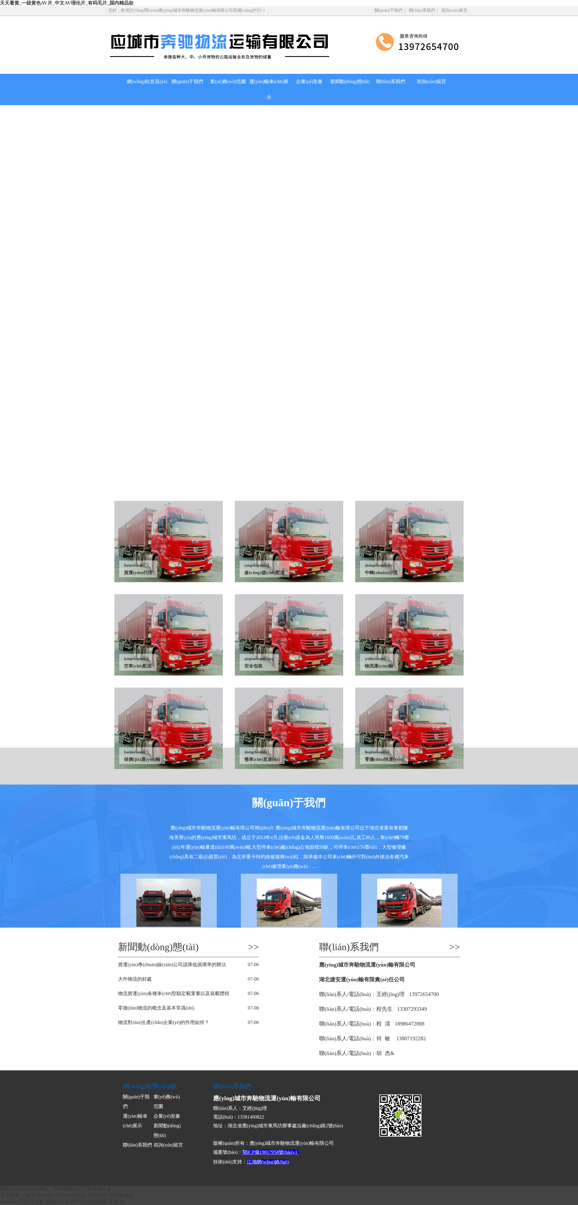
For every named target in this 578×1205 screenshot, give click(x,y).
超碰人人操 (57, 1201)
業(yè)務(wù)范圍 (228, 81)
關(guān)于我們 (388, 10)
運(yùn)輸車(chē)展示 (268, 89)
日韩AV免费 (31, 1201)
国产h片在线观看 (89, 1201)
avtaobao (8, 1201)
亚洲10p (116, 1201)
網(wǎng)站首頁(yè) (147, 81)
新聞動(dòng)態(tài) (350, 81)
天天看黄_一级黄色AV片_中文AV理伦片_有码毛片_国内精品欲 (67, 2)
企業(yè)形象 (309, 81)
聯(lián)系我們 (422, 10)
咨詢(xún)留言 (454, 10)
